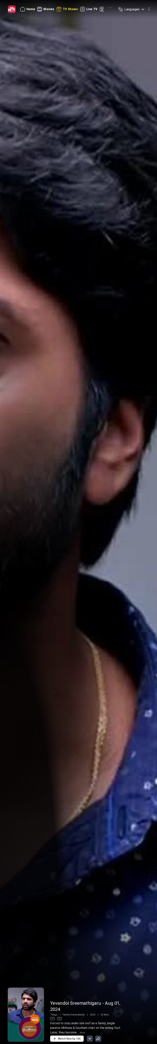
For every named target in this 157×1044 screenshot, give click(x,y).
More (82, 1032)
